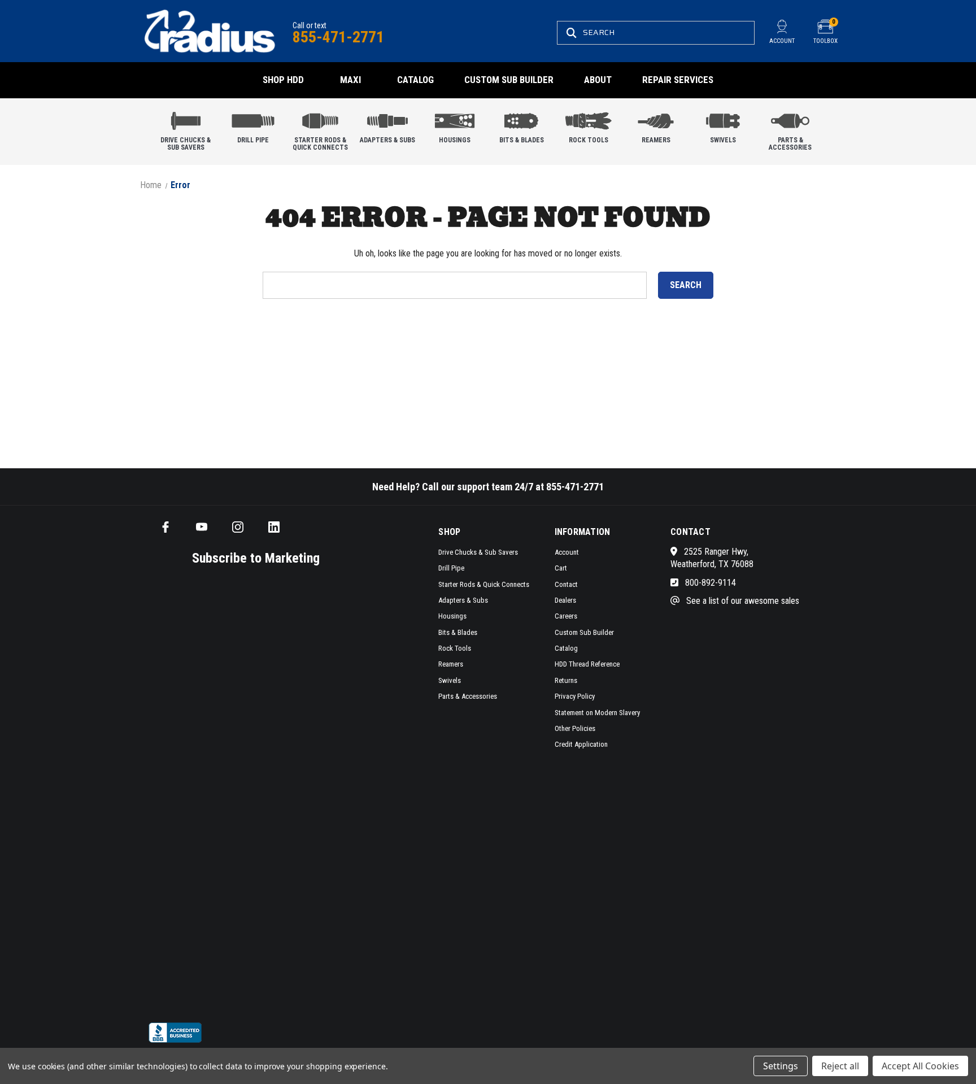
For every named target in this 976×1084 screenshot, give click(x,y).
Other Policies (575, 728)
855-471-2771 (338, 37)
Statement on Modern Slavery (597, 712)
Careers (566, 616)
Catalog (415, 79)
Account (567, 552)
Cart (561, 568)
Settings (780, 1066)
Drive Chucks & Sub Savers (185, 143)
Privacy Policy (575, 696)
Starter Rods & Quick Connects (320, 143)
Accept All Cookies (920, 1066)
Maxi (350, 79)
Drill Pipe (253, 140)
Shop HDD (283, 79)
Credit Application (581, 744)
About (598, 79)
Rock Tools (588, 140)
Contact (566, 584)
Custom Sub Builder (509, 79)
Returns (566, 680)
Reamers (656, 140)
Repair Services (677, 79)
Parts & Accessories (790, 143)
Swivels (723, 140)
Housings (454, 140)
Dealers (565, 600)
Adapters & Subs (387, 140)
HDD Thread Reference (587, 664)
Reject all (840, 1066)
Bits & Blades (521, 140)
